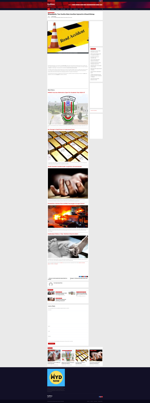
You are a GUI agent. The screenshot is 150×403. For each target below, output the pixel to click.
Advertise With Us (100, 401)
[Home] (48, 9)
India (80, 9)
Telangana (81, 4)
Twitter (52, 263)
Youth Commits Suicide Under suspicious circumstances (65, 166)
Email (49, 331)
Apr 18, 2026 (57, 301)
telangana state (78, 4)
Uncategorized (78, 350)
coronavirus (97, 4)
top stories (53, 12)
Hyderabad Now (54, 16)
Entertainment (76, 9)
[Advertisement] (68, 59)
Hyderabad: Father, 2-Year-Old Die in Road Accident (63, 234)
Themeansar (62, 401)
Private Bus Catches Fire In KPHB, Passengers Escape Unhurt (66, 203)
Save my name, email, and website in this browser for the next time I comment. (61, 341)
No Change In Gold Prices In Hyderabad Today (61, 129)
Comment (50, 309)
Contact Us (91, 401)
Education (64, 350)
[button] (102, 9)
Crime (71, 9)
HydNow (51, 4)
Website (49, 336)
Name (49, 326)
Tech (67, 9)
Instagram (56, 263)
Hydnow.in (48, 387)
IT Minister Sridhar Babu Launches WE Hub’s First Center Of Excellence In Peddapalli (96, 75)
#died (62, 17)
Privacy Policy (95, 401)
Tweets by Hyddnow (94, 110)
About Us (88, 401)
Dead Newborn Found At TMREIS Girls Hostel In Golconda (61, 294)
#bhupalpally (58, 17)
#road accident (65, 17)
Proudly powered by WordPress (51, 401)
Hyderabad (52, 9)
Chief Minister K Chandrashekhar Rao (91, 4)
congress (101, 4)
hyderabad (73, 4)
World (83, 9)
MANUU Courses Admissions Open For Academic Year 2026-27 (66, 92)
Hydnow (61, 262)
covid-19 (85, 4)
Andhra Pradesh (63, 9)
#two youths (70, 17)
